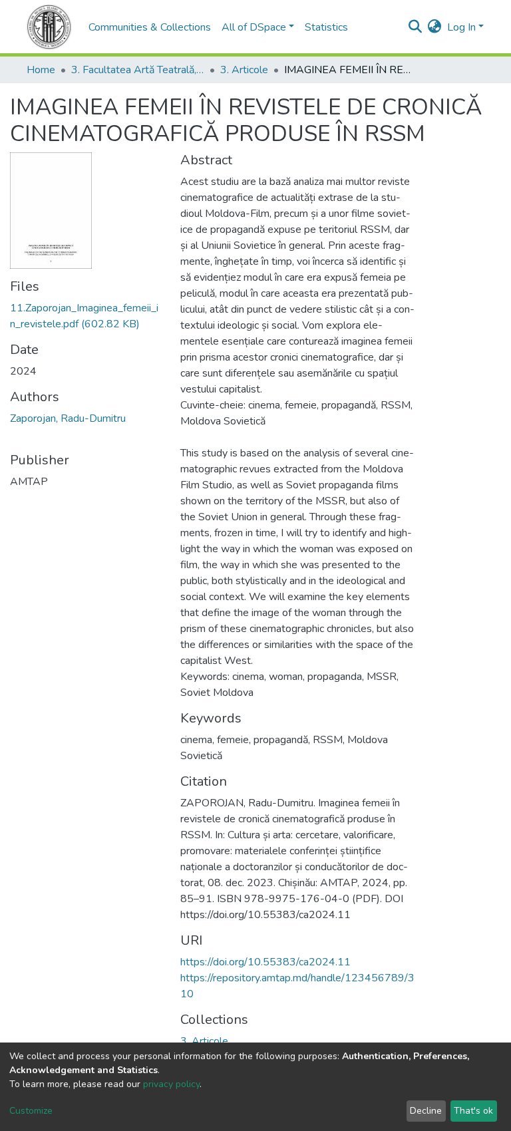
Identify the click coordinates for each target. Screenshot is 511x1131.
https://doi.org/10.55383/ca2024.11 (265, 962)
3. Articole (244, 70)
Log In (461, 27)
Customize (31, 1110)
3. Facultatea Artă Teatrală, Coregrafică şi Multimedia (137, 70)
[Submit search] (415, 27)
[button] (434, 27)
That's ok (473, 1110)
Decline (426, 1110)
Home (41, 70)
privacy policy (171, 1084)
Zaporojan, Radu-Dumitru (68, 418)
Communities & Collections (149, 27)
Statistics (326, 27)
